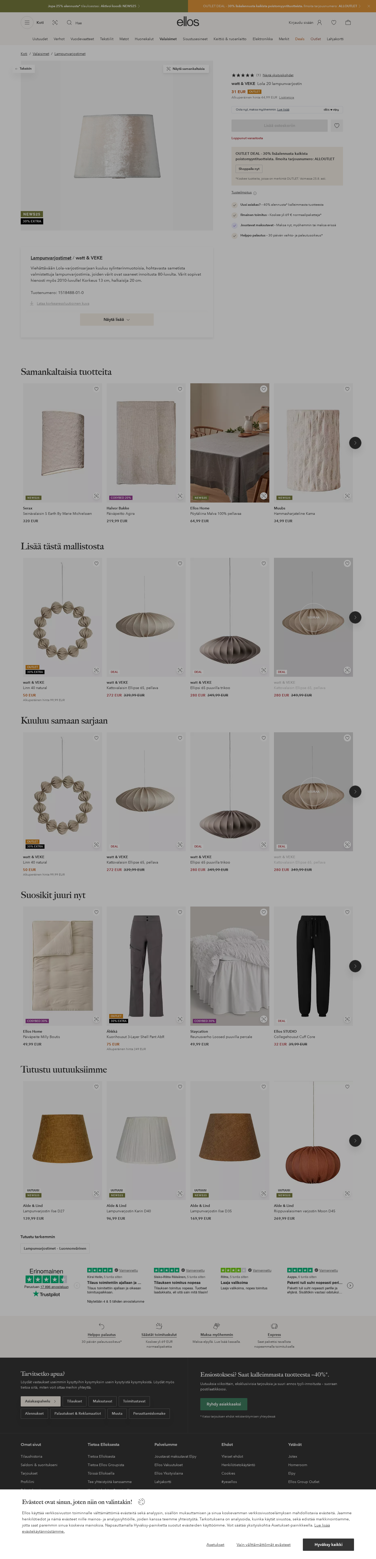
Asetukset (215, 1544)
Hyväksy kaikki (328, 1544)
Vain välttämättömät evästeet (264, 1544)
